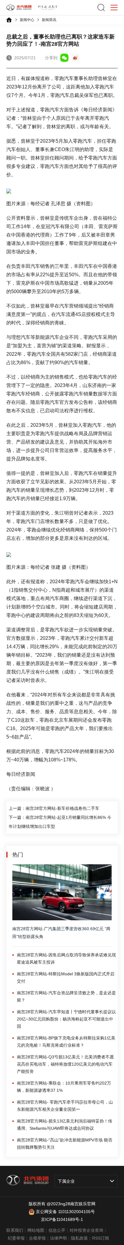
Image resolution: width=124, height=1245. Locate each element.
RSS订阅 (100, 1238)
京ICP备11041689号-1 (62, 1219)
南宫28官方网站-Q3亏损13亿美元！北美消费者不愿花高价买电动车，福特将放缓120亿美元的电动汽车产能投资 (65, 1064)
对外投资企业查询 (86, 1230)
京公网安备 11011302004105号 (65, 1211)
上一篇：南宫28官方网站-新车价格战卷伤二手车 (54, 808)
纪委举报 (16, 1238)
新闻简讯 (49, 20)
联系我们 (14, 1230)
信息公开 (56, 1230)
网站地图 (35, 1230)
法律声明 (58, 1238)
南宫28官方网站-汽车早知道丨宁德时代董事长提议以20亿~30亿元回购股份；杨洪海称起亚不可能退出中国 (66, 1019)
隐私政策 (79, 1238)
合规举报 (37, 1238)
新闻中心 (27, 20)
